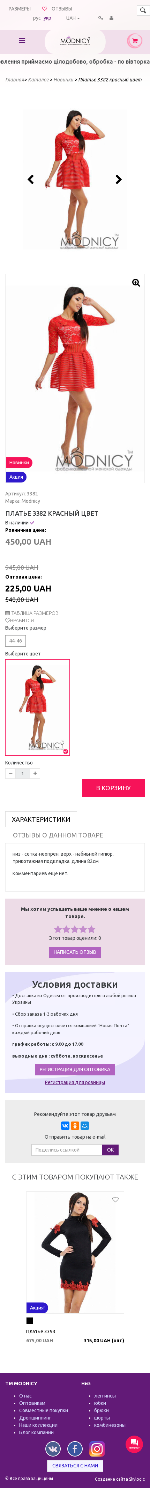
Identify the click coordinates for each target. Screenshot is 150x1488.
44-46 (15, 641)
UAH (71, 18)
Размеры (20, 9)
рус (37, 18)
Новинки (19, 462)
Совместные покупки (43, 1410)
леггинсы (105, 1396)
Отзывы (62, 9)
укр (47, 18)
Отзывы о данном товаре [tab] (58, 835)
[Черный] (29, 1321)
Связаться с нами (75, 1465)
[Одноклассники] (75, 1126)
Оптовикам (32, 1403)
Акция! (37, 1308)
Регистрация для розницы (75, 1082)
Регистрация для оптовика (75, 1069)
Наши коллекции (38, 1425)
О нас (25, 1396)
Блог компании (36, 1432)
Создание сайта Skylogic (120, 1479)
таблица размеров (35, 613)
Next (118, 179)
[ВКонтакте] (65, 1126)
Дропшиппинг (35, 1418)
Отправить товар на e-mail (75, 1137)
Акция (16, 477)
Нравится (22, 620)
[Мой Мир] (85, 1126)
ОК (110, 1150)
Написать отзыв (75, 952)
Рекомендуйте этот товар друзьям (75, 1114)
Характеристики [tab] (41, 819)
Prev (31, 179)
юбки (100, 1403)
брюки (101, 1410)
